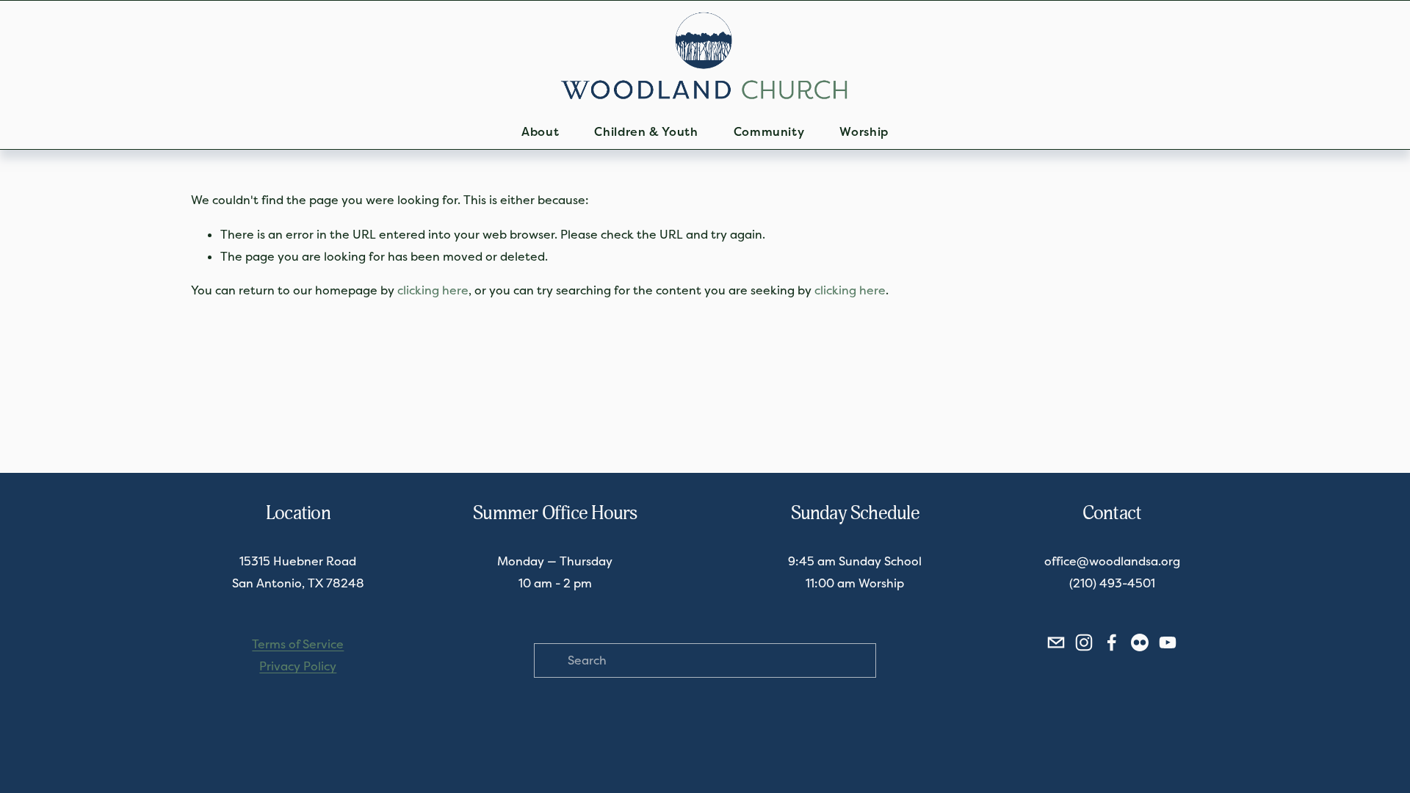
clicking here (433, 290)
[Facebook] (1112, 642)
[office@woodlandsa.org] (1056, 642)
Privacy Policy (297, 666)
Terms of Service (298, 644)
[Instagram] (1084, 642)
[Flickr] (1140, 642)
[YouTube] (1167, 642)
